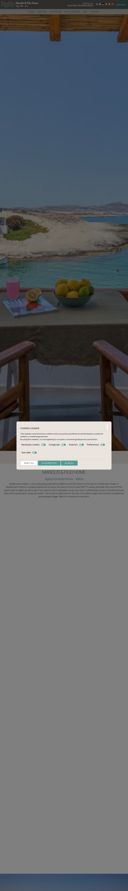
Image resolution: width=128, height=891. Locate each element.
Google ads (54, 444)
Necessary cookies (31, 444)
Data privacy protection (86, 439)
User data (26, 452)
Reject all (29, 463)
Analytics (73, 444)
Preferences (93, 444)
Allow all (69, 463)
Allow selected (49, 463)
